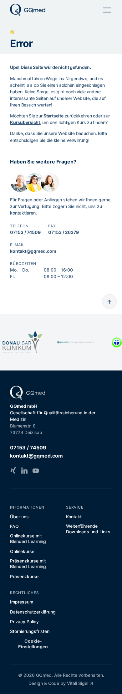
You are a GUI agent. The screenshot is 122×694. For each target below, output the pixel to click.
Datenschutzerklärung (33, 611)
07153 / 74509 (25, 232)
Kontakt (74, 516)
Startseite (53, 115)
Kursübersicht (25, 122)
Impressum (21, 601)
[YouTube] (36, 470)
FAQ (14, 526)
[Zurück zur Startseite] (28, 10)
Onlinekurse (22, 551)
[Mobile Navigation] (107, 10)
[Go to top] (109, 301)
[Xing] (13, 470)
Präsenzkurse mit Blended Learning (28, 563)
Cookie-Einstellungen (33, 643)
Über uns (19, 516)
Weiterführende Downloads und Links (88, 528)
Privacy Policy (24, 621)
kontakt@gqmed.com (33, 251)
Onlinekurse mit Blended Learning (28, 538)
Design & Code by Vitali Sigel (58, 683)
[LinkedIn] (24, 470)
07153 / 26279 (63, 232)
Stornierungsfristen (29, 631)
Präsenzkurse (24, 576)
